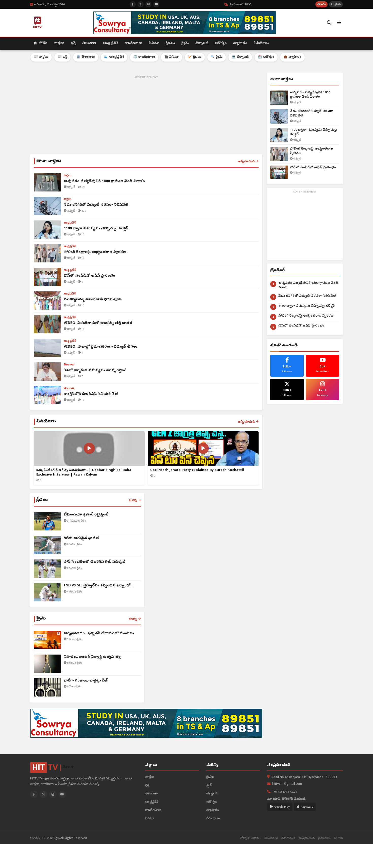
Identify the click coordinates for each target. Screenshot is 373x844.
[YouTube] (62, 794)
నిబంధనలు (271, 838)
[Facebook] (34, 794)
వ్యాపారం (240, 43)
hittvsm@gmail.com (287, 784)
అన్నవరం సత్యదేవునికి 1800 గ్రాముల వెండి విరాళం (310, 95)
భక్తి (73, 43)
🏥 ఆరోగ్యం (266, 57)
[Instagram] (53, 794)
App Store (307, 806)
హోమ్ (42, 43)
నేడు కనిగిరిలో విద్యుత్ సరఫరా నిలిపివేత (311, 113)
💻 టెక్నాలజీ (240, 57)
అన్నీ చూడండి (246, 161)
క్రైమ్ (185, 43)
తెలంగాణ (89, 43)
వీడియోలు (261, 43)
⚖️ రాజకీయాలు (144, 57)
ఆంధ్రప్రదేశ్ (110, 43)
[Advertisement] (146, 116)
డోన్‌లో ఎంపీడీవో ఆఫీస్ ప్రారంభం (313, 168)
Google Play (282, 806)
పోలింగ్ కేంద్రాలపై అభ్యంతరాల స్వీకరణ (311, 151)
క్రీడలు (170, 43)
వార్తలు (59, 43)
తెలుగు (321, 4)
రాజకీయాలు (133, 43)
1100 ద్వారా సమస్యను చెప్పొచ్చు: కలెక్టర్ (313, 132)
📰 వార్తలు (41, 57)
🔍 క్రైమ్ (217, 57)
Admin (338, 838)
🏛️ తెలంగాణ (85, 57)
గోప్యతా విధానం (250, 838)
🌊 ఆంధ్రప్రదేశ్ (114, 57)
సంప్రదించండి (307, 838)
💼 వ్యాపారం (292, 57)
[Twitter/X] (43, 794)
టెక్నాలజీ (201, 43)
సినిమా (154, 43)
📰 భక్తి (62, 57)
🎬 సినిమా (171, 57)
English (336, 4)
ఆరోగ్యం (221, 43)
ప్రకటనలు (324, 838)
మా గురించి (288, 838)
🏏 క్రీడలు (194, 57)
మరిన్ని (133, 500)
